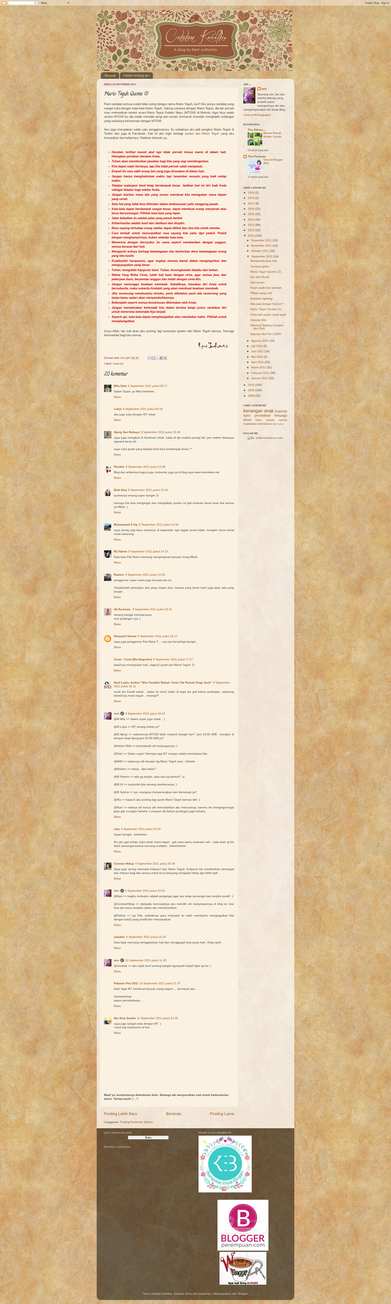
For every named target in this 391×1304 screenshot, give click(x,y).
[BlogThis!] (154, 358)
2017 (251, 203)
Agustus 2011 (260, 340)
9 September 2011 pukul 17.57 (173, 659)
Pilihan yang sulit (261, 293)
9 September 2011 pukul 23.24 (146, 936)
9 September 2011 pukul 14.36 (145, 574)
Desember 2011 (261, 240)
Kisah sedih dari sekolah (266, 287)
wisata (270, 419)
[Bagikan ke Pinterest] (165, 358)
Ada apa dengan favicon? (266, 303)
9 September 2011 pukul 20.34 (155, 863)
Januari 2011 (260, 378)
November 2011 (261, 245)
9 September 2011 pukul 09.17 (147, 385)
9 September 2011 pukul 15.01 (152, 609)
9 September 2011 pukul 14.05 (159, 524)
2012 (251, 230)
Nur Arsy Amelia (125, 1018)
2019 (251, 198)
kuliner (280, 424)
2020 (251, 192)
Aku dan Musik (259, 277)
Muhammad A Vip (126, 524)
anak (269, 410)
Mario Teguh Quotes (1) (265, 309)
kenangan (253, 410)
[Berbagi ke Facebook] (161, 358)
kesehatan (250, 423)
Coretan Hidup (124, 863)
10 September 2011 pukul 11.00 (145, 960)
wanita (283, 419)
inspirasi (118, 363)
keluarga (281, 415)
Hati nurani (257, 282)
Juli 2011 (257, 346)
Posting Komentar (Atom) (136, 1122)
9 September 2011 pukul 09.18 (143, 409)
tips (275, 424)
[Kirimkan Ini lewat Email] (150, 358)
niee (117, 829)
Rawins (119, 574)
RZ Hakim (120, 551)
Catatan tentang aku (136, 75)
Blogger (243, 1293)
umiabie (119, 936)
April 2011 (258, 362)
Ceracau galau (259, 266)
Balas (117, 396)
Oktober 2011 (260, 250)
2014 (251, 219)
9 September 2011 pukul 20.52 (145, 890)
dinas (247, 419)
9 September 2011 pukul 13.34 (148, 490)
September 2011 (262, 256)
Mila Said (120, 385)
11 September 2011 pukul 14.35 (157, 1018)
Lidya (118, 409)
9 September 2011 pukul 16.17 (157, 636)
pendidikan (263, 415)
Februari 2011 (260, 372)
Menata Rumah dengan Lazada (272, 135)
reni (116, 713)
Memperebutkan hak (263, 260)
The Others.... (257, 129)
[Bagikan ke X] (157, 358)
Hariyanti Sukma (125, 636)
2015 (251, 214)
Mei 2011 (257, 356)
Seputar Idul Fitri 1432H (265, 334)
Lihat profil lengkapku (257, 114)
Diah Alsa (120, 490)
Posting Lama (222, 1114)
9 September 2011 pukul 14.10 (148, 551)
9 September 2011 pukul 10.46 (160, 432)
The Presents (257, 156)
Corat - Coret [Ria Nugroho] (133, 659)
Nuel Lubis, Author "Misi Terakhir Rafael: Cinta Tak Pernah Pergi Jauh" (163, 682)
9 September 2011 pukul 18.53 (145, 713)
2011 (251, 235)
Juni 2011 (257, 351)
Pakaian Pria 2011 (126, 983)
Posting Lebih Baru (120, 1114)
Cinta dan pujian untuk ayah (268, 314)
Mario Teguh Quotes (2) (265, 271)
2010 (251, 384)
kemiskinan (265, 423)
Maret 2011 (259, 367)
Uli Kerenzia (122, 609)
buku (259, 419)
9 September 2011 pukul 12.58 (145, 466)
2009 (251, 390)
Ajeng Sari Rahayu (126, 432)
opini (246, 415)
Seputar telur (258, 320)
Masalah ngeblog (261, 298)
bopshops (205, 1293)
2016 (251, 208)
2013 (251, 224)
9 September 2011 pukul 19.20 (141, 829)
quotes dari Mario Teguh (202, 133)
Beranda (110, 75)
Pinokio (119, 466)
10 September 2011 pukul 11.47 (159, 983)
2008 (251, 395)
